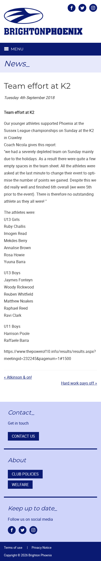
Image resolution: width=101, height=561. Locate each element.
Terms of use (13, 547)
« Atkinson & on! (18, 377)
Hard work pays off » (79, 383)
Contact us (23, 436)
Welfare (20, 484)
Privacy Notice (41, 547)
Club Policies (25, 474)
